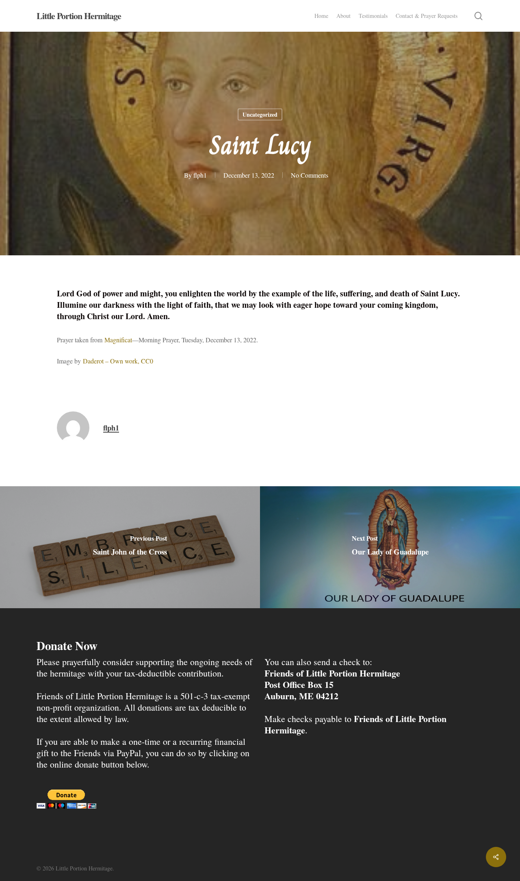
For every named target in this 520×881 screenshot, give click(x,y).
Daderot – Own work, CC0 (118, 361)
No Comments (309, 175)
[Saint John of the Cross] (130, 547)
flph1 (200, 175)
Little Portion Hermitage (79, 15)
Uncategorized (260, 114)
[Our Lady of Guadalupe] (390, 547)
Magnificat (118, 339)
